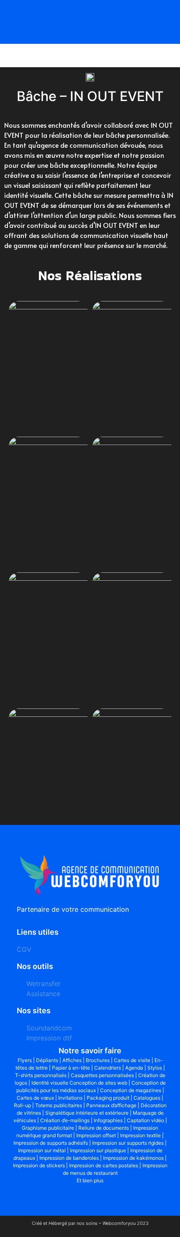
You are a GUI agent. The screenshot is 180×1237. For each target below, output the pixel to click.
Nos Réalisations (90, 275)
